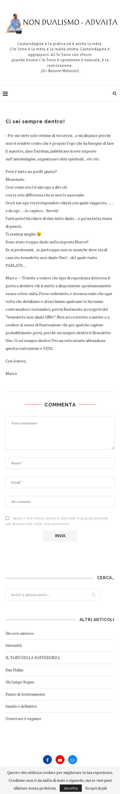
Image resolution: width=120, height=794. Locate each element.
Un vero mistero (20, 633)
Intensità (13, 645)
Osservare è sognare (23, 718)
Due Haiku (14, 669)
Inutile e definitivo (21, 706)
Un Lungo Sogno (20, 681)
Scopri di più (96, 788)
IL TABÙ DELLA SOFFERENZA (33, 657)
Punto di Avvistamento (25, 694)
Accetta (71, 788)
